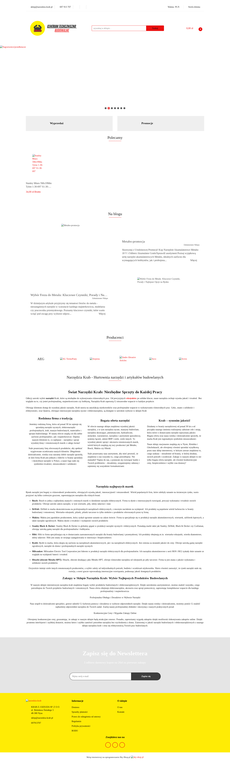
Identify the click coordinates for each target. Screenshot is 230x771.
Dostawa (75, 707)
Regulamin (76, 721)
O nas (119, 707)
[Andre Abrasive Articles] (130, 359)
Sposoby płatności (80, 712)
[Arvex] (189, 359)
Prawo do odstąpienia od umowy (86, 716)
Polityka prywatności (81, 726)
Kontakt (120, 712)
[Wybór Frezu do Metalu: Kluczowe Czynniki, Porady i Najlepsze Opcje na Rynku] (159, 304)
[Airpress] (100, 359)
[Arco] (159, 359)
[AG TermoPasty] (70, 359)
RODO (75, 731)
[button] (77, 701)
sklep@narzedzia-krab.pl (42, 718)
